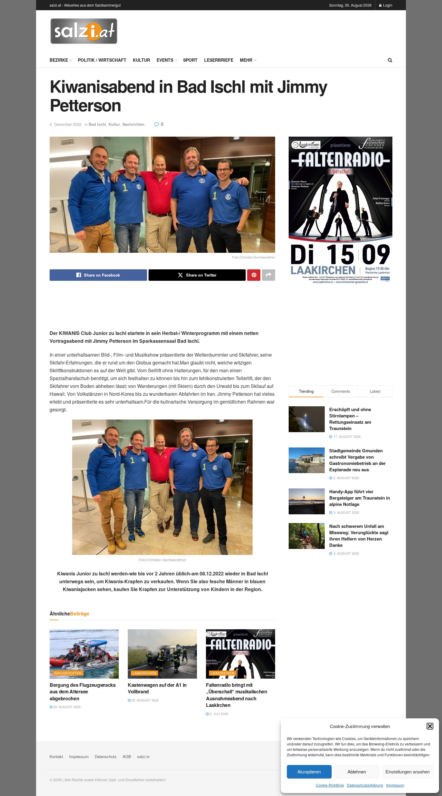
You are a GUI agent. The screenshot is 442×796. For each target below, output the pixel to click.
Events (165, 60)
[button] (430, 726)
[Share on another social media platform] (268, 275)
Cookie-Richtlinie (330, 785)
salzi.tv (143, 756)
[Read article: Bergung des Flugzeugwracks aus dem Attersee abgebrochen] (84, 654)
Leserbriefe (218, 60)
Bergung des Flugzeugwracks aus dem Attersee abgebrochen (83, 691)
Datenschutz (106, 756)
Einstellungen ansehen (407, 771)
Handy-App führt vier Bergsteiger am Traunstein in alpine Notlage (359, 497)
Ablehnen (357, 771)
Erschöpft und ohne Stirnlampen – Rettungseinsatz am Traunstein (350, 419)
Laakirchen (144, 673)
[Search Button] (390, 59)
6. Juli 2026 (218, 713)
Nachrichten (133, 124)
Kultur (141, 60)
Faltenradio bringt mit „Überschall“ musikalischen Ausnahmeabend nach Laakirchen (236, 694)
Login (387, 5)
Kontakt (56, 756)
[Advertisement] (282, 30)
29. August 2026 (66, 706)
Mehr (246, 60)
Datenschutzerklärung (365, 785)
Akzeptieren (309, 771)
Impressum (395, 785)
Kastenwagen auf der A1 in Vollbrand (157, 688)
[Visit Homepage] (84, 31)
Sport (190, 60)
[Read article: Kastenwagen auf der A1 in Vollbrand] (162, 654)
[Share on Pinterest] (253, 275)
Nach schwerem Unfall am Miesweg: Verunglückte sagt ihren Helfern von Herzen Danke (358, 535)
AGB (127, 756)
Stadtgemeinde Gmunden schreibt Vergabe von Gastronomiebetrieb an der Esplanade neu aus (357, 460)
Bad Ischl (97, 124)
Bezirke (59, 60)
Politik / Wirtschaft (102, 60)
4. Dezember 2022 (65, 124)
